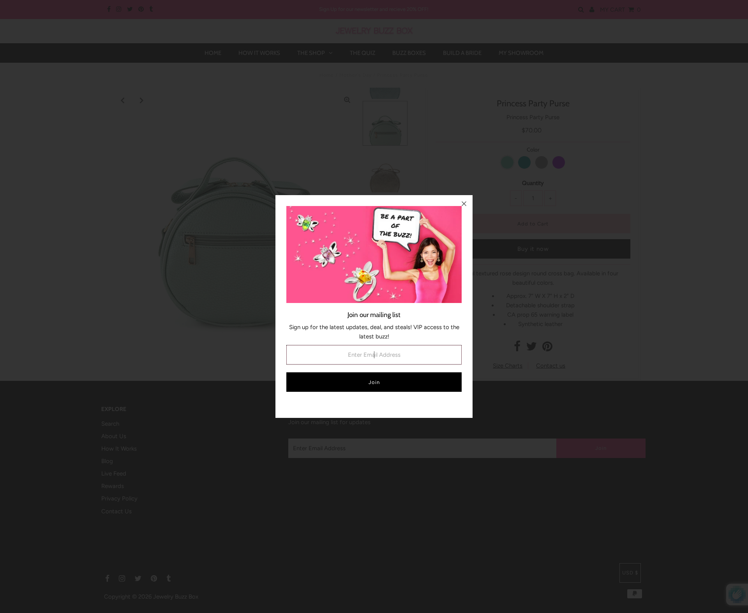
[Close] (464, 203)
